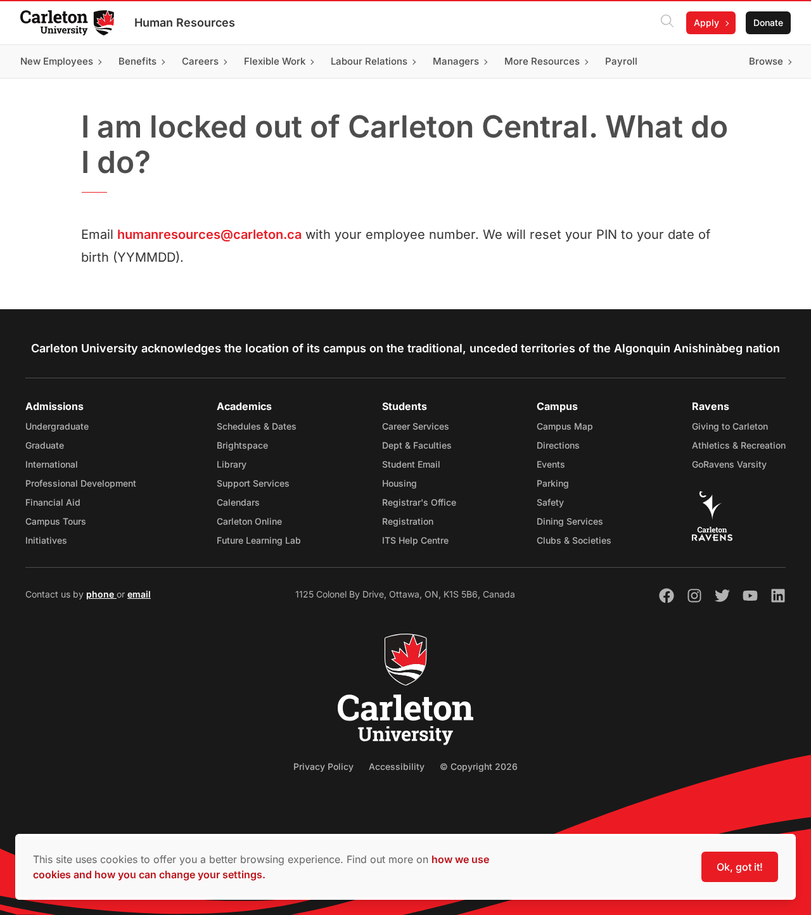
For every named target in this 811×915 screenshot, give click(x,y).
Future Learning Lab (259, 540)
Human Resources (184, 22)
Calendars (238, 502)
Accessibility (397, 766)
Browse (766, 61)
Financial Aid (52, 502)
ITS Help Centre (415, 540)
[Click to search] (667, 22)
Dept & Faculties (417, 445)
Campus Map (565, 426)
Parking (553, 483)
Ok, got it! (740, 867)
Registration (407, 521)
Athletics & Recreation (739, 445)
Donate (768, 22)
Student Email (411, 464)
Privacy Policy (323, 766)
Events (551, 464)
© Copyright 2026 (479, 766)
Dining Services (570, 521)
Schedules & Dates (257, 426)
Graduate (44, 445)
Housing (399, 483)
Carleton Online (249, 521)
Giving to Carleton (730, 426)
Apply (706, 22)
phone (101, 594)
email (139, 594)
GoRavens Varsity (729, 464)
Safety (550, 502)
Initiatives (46, 540)
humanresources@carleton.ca (209, 234)
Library (231, 464)
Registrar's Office (419, 502)
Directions (558, 445)
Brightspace (242, 445)
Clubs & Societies (574, 540)
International (51, 464)
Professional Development (80, 483)
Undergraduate (57, 426)
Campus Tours (55, 521)
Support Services (253, 483)
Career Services (415, 426)
